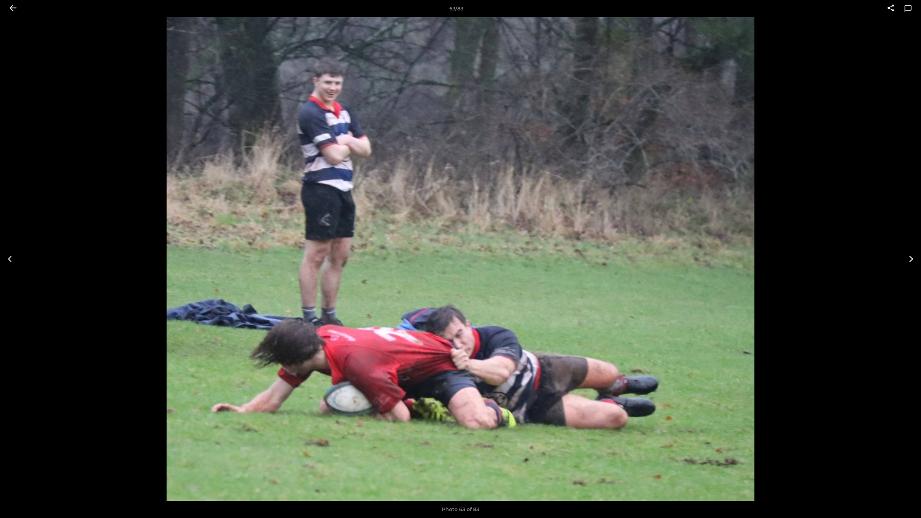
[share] (890, 9)
